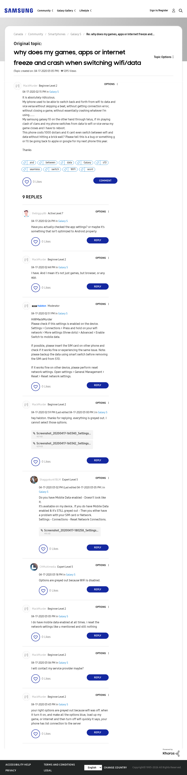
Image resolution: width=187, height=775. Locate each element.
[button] (111, 84)
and (32, 162)
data (69, 162)
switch (55, 169)
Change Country (115, 767)
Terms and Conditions (59, 764)
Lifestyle (84, 10)
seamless (35, 169)
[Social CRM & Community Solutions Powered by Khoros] (171, 752)
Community (44, 10)
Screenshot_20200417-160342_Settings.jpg (65, 443)
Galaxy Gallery (65, 10)
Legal (48, 770)
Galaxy (87, 162)
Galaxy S (54, 91)
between (50, 162)
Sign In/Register (159, 10)
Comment (105, 180)
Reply (97, 240)
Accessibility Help (18, 764)
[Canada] (18, 10)
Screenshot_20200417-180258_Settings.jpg (72, 530)
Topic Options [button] (162, 57)
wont (90, 169)
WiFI (73, 169)
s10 (104, 162)
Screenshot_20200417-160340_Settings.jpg (65, 433)
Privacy (10, 770)
